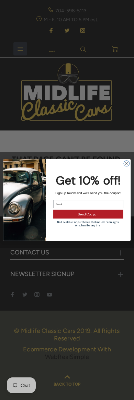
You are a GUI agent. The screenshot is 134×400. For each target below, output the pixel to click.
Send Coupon (88, 214)
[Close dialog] (127, 163)
